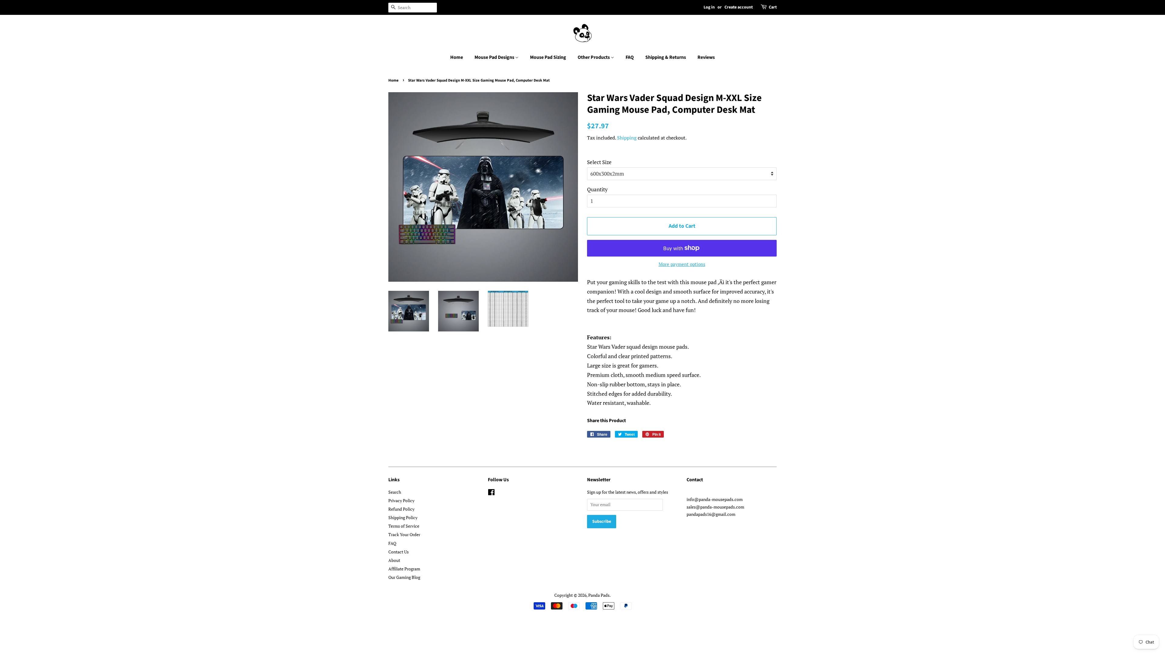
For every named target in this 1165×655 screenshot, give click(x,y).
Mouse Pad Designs (494, 57)
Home (456, 57)
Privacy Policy (401, 500)
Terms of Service (403, 526)
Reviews (706, 57)
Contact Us (398, 552)
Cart (773, 7)
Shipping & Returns (665, 57)
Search (394, 492)
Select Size (599, 162)
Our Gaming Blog (404, 577)
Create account (738, 7)
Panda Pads (599, 595)
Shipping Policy (402, 517)
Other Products (594, 57)
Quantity (597, 189)
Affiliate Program (404, 569)
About (394, 560)
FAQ (630, 57)
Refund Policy (401, 509)
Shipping (627, 137)
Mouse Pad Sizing (548, 57)
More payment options (682, 264)
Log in (709, 7)
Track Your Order (404, 534)
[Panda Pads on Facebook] (491, 493)
